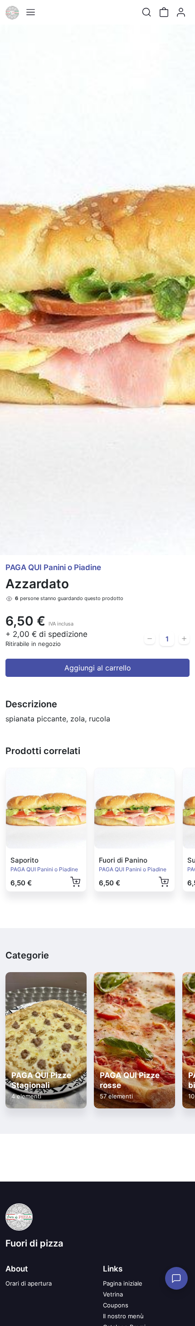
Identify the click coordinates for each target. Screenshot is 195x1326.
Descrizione (31, 704)
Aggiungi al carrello (97, 667)
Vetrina (113, 1294)
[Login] (181, 12)
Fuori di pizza (34, 1243)
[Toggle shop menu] (30, 12)
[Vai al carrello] (163, 12)
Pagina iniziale (122, 1283)
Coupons (115, 1305)
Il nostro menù (123, 1316)
